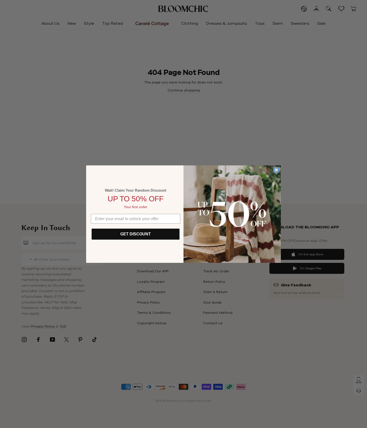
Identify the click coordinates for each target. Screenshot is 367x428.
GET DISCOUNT (135, 234)
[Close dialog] (276, 169)
